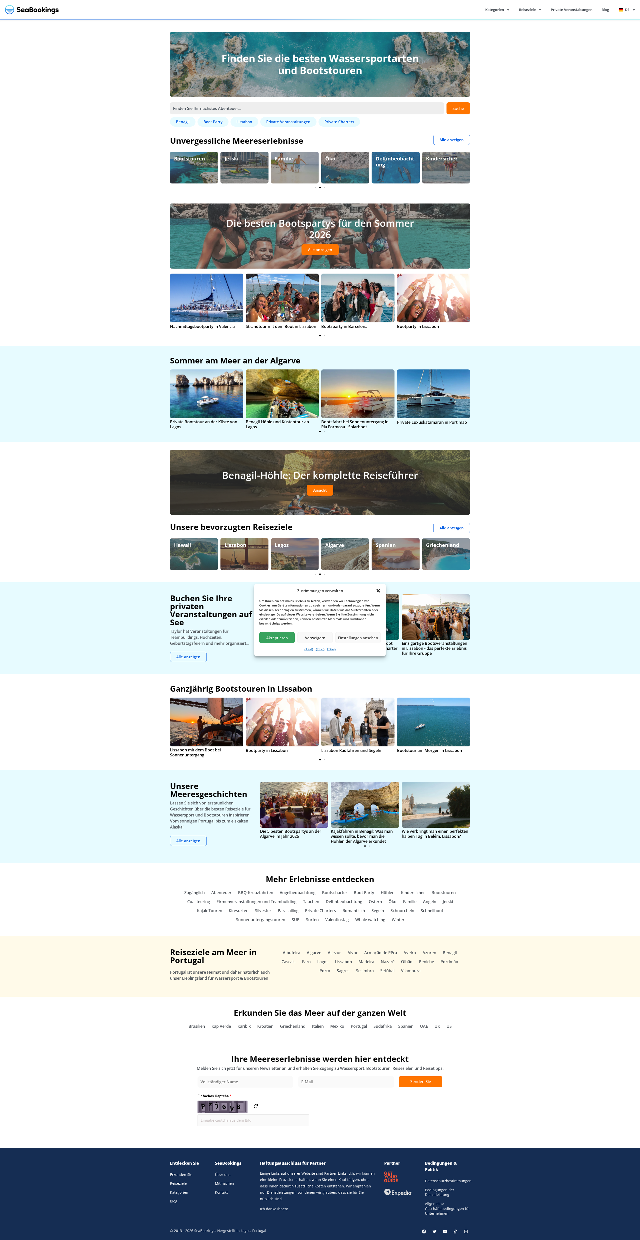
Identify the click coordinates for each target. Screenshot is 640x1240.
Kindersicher (442, 158)
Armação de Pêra (380, 952)
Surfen (312, 919)
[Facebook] (424, 1231)
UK (437, 1026)
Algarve (334, 545)
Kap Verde (221, 1026)
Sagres (343, 970)
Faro (306, 961)
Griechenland (442, 545)
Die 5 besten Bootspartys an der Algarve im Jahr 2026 (290, 834)
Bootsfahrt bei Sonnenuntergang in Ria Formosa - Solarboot (354, 424)
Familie (284, 158)
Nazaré (387, 961)
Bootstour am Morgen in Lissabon (429, 750)
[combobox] (307, 108)
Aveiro (410, 952)
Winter (398, 919)
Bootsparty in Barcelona (344, 326)
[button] (378, 590)
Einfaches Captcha (214, 1096)
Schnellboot (432, 910)
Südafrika (383, 1026)
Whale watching (370, 919)
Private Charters (320, 910)
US (449, 1026)
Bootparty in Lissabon (418, 326)
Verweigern (315, 637)
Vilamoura (410, 970)
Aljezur (334, 952)
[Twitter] (434, 1231)
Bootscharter (334, 892)
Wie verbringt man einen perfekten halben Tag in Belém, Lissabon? (435, 834)
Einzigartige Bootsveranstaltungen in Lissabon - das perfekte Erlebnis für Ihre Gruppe (434, 648)
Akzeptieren (277, 637)
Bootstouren (189, 158)
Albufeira (291, 952)
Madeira (366, 961)
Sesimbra (365, 970)
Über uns (222, 1174)
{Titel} (308, 649)
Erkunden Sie (181, 1174)
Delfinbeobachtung (395, 161)
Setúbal (387, 970)
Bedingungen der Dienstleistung (439, 1192)
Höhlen (387, 892)
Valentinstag (337, 919)
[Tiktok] (456, 1231)
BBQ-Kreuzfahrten (255, 892)
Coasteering (198, 901)
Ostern (375, 901)
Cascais (289, 961)
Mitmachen (224, 1183)
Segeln (378, 910)
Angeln (429, 901)
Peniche (426, 961)
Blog (605, 9)
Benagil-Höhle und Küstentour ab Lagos (277, 424)
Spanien (386, 545)
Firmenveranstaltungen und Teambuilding (256, 901)
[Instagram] (466, 1231)
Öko (330, 158)
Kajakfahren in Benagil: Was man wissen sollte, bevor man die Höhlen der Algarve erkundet (362, 836)
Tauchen (311, 901)
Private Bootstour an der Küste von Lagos (203, 424)
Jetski (231, 158)
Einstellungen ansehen (358, 637)
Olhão (406, 961)
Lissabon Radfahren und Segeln (351, 750)
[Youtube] (445, 1231)
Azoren (429, 952)
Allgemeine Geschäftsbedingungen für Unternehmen (447, 1208)
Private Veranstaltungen (571, 9)
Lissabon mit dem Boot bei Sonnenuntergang (195, 752)
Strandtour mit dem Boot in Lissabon (281, 326)
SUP (296, 919)
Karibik (244, 1026)
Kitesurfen (238, 910)
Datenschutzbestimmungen (447, 1180)
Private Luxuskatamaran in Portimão (432, 422)
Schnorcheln (402, 910)
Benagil (450, 952)
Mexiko (337, 1026)
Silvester (263, 910)
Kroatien (265, 1026)
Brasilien (196, 1026)
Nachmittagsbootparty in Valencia (202, 326)
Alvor (353, 952)
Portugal (359, 1026)
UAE (424, 1026)
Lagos (282, 545)
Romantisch (353, 910)
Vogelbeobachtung (298, 892)
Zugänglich (194, 892)
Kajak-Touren (209, 910)
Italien (318, 1026)
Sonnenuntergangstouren (260, 919)
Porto (325, 970)
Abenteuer (221, 892)
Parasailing (288, 910)
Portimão (449, 961)
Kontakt (221, 1192)
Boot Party (364, 892)
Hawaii (182, 545)
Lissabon (235, 545)
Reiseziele (527, 9)
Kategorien (494, 9)
